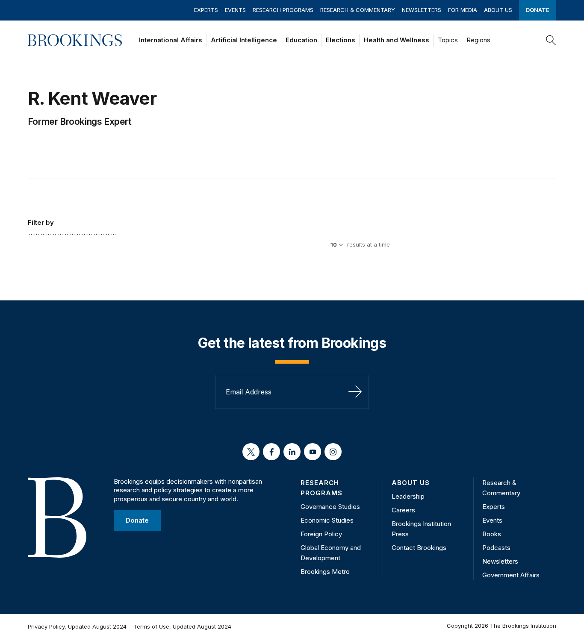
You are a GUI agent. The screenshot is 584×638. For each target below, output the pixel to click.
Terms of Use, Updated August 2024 (182, 626)
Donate (537, 9)
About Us (498, 9)
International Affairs (170, 40)
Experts (206, 9)
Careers (403, 510)
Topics (448, 40)
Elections (340, 40)
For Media (462, 9)
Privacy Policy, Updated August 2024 (77, 626)
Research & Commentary (357, 9)
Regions (478, 40)
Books (491, 534)
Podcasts (496, 548)
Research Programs (283, 9)
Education (301, 40)
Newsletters (421, 9)
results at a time (368, 244)
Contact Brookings (419, 548)
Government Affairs (511, 575)
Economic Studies (327, 520)
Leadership (408, 496)
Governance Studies (330, 507)
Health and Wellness (396, 40)
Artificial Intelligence (244, 40)
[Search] (551, 40)
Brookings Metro (325, 571)
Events (235, 9)
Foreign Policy (321, 534)
